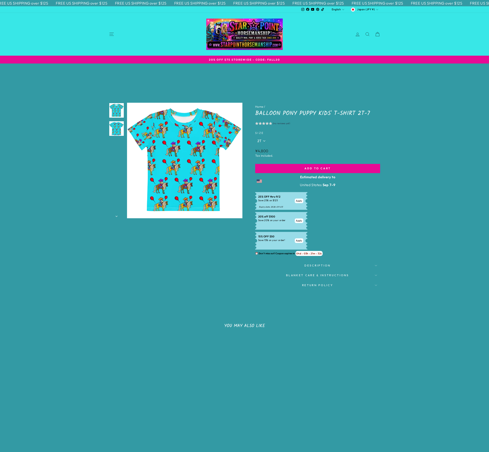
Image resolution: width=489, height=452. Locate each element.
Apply (299, 200)
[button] (272, 124)
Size (259, 133)
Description (317, 265)
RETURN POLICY (317, 285)
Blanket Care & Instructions (317, 275)
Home (259, 106)
